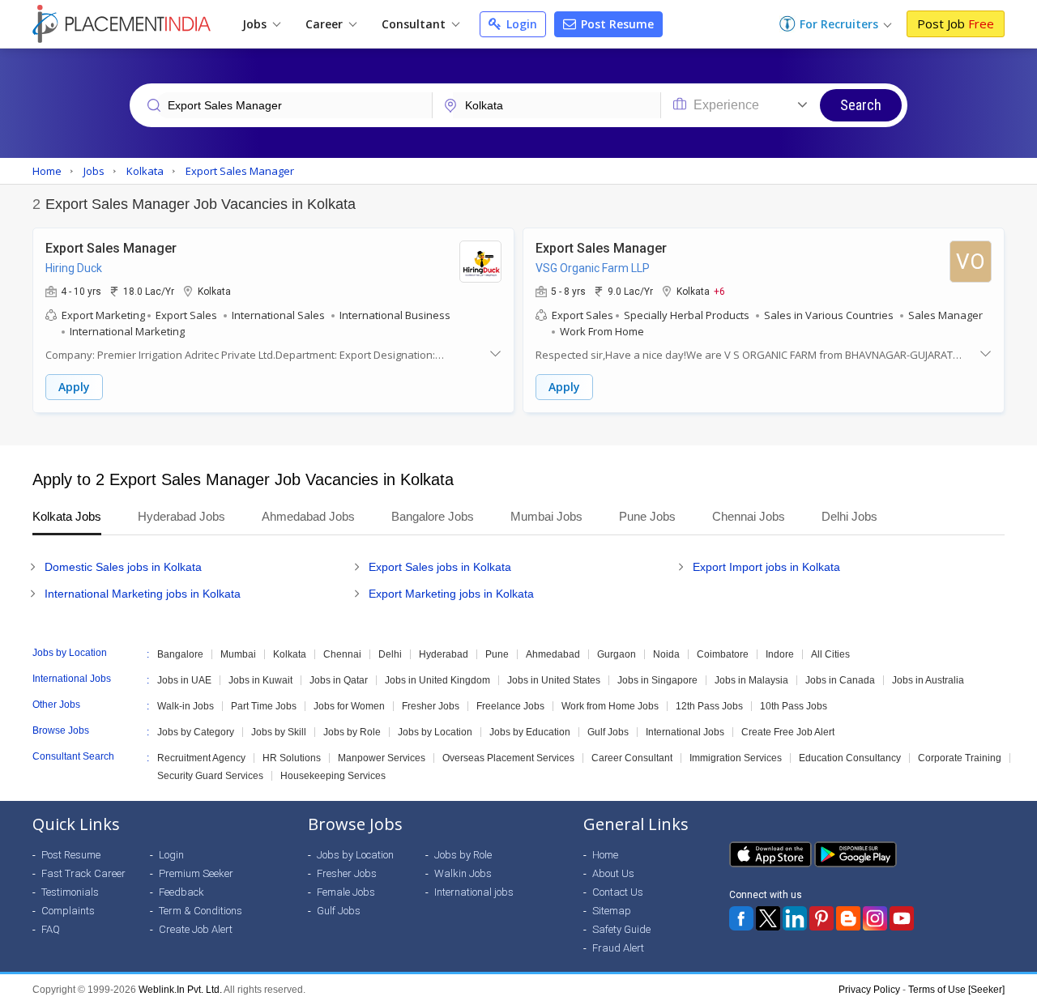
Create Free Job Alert (787, 732)
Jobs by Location (435, 732)
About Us (613, 873)
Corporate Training (959, 758)
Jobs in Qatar (338, 680)
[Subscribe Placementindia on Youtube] (902, 918)
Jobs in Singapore (657, 680)
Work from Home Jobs (610, 706)
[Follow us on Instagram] (875, 918)
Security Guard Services (210, 776)
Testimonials (70, 892)
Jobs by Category (195, 732)
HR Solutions (291, 758)
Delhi (390, 654)
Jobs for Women (349, 706)
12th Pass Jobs (709, 706)
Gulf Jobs (608, 732)
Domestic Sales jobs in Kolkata (123, 566)
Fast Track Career (83, 873)
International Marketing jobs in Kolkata (143, 593)
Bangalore (180, 654)
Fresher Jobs (430, 706)
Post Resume (616, 24)
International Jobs (685, 732)
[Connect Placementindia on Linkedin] (795, 918)
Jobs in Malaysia (751, 680)
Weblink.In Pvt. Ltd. (180, 989)
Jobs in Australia (928, 680)
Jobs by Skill (278, 732)
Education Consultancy (850, 758)
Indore (780, 654)
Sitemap (611, 911)
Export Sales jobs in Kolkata (440, 566)
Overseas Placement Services (508, 758)
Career (325, 24)
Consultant (415, 24)
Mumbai (238, 654)
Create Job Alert (196, 929)
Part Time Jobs (264, 706)
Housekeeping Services (333, 776)
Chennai (342, 654)
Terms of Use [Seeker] (956, 989)
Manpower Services (381, 758)
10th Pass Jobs (793, 706)
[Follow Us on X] (768, 918)
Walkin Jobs (463, 873)
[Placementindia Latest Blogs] (848, 918)
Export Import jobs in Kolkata (766, 566)
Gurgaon (616, 654)
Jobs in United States (553, 680)
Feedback (181, 892)
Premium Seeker (196, 873)
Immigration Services (735, 758)
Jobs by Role (352, 732)
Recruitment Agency (201, 758)
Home (605, 855)
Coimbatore (723, 654)
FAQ (50, 929)
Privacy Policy (869, 989)
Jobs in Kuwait (260, 680)
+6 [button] (719, 290)
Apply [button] (74, 386)
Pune (497, 654)
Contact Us (617, 892)
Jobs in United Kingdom (437, 680)
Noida (666, 654)
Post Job (955, 23)
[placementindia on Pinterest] (821, 918)
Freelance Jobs (510, 706)
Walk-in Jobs (185, 706)
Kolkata (289, 654)
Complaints (68, 911)
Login (520, 24)
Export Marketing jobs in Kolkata (451, 593)
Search (860, 104)
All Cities (830, 654)
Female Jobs (346, 892)
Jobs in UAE (184, 680)
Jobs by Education (529, 732)
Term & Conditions (200, 911)
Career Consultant (631, 758)
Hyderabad (443, 654)
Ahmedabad (553, 654)
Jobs (256, 24)
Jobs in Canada (840, 680)
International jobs (474, 892)
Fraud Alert (618, 948)
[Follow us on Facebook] (741, 918)
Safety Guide (621, 929)
